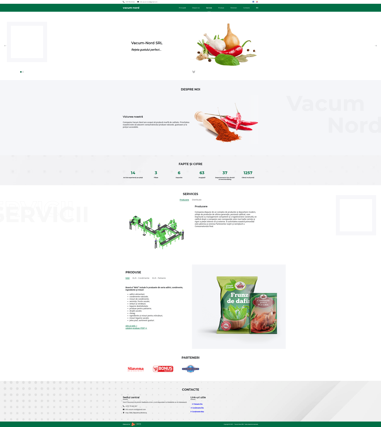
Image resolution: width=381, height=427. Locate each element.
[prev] (5, 46)
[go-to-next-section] (193, 72)
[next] (376, 46)
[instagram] (256, 2)
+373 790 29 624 (130, 2)
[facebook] (253, 2)
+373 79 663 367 (131, 406)
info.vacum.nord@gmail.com (148, 2)
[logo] (136, 424)
